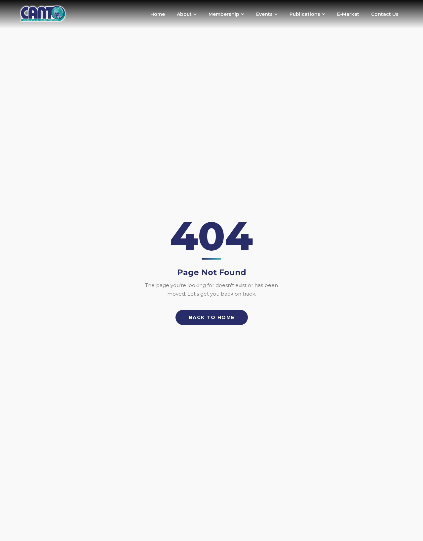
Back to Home (212, 317)
